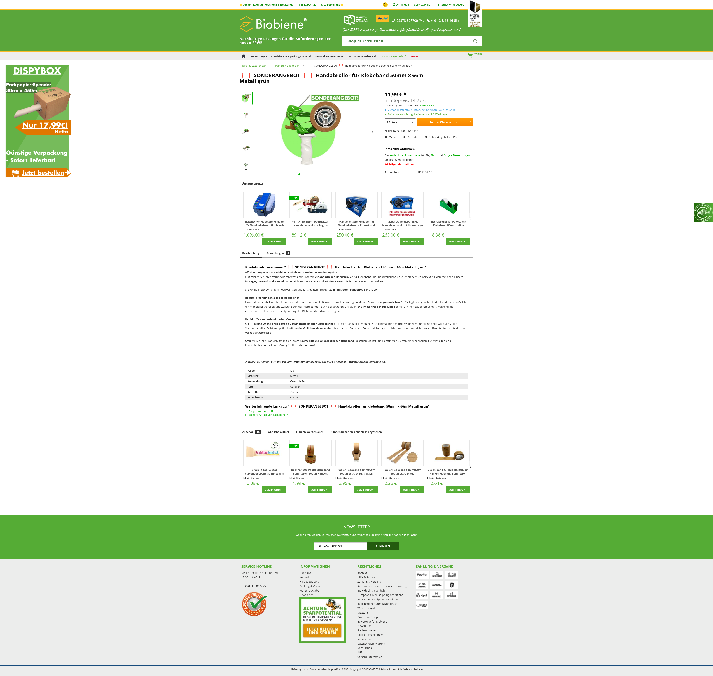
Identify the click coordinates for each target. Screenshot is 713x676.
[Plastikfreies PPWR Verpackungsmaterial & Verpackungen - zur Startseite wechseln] (279, 24)
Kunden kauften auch (309, 432)
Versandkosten (426, 105)
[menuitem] (468, 56)
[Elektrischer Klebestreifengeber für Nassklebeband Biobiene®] (264, 205)
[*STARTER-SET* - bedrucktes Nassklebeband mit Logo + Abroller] (310, 205)
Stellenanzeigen (367, 630)
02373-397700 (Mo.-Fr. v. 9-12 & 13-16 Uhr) (428, 20)
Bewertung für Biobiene (372, 621)
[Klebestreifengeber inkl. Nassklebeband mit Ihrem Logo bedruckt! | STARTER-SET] (402, 205)
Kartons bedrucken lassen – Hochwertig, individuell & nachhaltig (382, 588)
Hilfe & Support (309, 581)
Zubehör (251, 432)
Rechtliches (364, 648)
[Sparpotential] (322, 620)
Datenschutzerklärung (371, 643)
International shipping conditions (378, 599)
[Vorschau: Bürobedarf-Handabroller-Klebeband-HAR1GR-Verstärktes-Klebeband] (246, 131)
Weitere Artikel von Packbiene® (268, 414)
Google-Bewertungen (457, 155)
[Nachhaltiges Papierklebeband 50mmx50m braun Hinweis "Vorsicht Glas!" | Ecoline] (310, 453)
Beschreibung (251, 253)
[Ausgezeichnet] (269, 604)
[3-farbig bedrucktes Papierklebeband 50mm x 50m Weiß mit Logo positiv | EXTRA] (264, 453)
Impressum (364, 639)
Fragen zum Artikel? (260, 411)
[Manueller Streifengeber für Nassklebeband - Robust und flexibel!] (356, 205)
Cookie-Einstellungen (370, 634)
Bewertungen (278, 253)
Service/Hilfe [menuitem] (422, 4)
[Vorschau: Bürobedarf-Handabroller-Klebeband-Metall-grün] (246, 114)
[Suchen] (475, 41)
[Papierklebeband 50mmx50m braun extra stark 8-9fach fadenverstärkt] (356, 453)
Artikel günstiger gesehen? (401, 130)
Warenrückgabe (309, 590)
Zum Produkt (274, 241)
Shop (434, 155)
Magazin (362, 612)
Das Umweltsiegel (368, 617)
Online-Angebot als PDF (443, 137)
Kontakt (304, 577)
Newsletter (306, 595)
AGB (360, 652)
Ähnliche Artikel (252, 183)
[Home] (244, 56)
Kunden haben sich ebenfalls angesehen (356, 432)
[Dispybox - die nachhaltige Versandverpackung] (37, 121)
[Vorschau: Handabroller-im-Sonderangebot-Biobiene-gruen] (246, 98)
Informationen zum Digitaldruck (377, 603)
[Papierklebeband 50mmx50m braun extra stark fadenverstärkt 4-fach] (402, 453)
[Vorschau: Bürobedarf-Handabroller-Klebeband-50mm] (246, 165)
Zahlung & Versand (311, 586)
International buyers (451, 4)
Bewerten (413, 137)
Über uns (305, 573)
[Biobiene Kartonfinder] (356, 19)
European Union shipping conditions (380, 595)
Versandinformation (369, 657)
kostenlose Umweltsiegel (405, 155)
